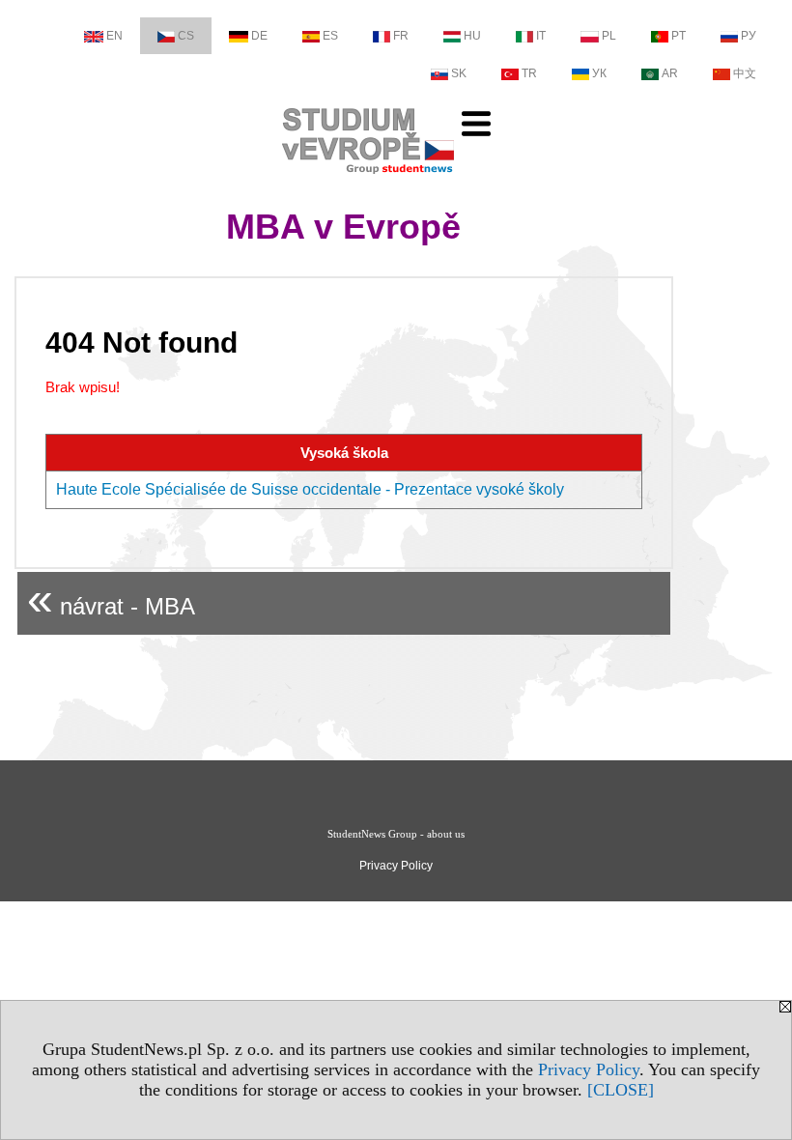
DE (259, 36)
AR (670, 73)
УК (599, 73)
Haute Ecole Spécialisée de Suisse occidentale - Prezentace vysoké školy (310, 489)
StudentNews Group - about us (396, 834)
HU (472, 36)
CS (186, 36)
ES (330, 36)
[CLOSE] (620, 1089)
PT (678, 36)
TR (529, 73)
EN (114, 36)
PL (609, 36)
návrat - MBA (111, 598)
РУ (748, 36)
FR (401, 36)
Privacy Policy (588, 1069)
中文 (744, 73)
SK (459, 73)
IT (541, 36)
